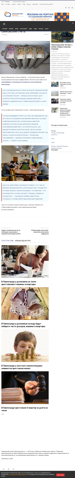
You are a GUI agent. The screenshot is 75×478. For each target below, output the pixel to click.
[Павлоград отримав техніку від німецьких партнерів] (55, 101)
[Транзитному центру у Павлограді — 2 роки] (55, 93)
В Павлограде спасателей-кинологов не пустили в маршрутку (40, 232)
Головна (4, 28)
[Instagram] (69, 8)
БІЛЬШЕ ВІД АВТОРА (23, 241)
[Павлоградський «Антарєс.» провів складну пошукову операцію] (62, 34)
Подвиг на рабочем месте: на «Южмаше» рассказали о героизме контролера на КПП (10, 232)
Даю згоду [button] (60, 475)
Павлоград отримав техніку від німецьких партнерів (66, 101)
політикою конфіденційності (18, 474)
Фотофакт (7, 4)
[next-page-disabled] (3, 414)
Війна (16, 28)
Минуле (29, 4)
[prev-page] (2, 414)
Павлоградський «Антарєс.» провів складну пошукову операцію (62, 47)
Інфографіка (35, 4)
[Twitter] (72, 8)
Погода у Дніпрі (56, 146)
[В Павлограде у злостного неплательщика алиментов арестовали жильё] (25, 345)
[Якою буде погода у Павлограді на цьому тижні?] (55, 84)
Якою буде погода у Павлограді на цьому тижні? (65, 84)
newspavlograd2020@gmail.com (23, 458)
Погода (41, 28)
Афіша (46, 28)
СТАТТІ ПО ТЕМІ (7, 241)
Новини (11, 28)
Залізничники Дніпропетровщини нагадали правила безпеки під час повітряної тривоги (65, 112)
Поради (14, 4)
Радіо (2, 4)
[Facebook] (66, 8)
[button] (4, 24)
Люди (24, 4)
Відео (30, 28)
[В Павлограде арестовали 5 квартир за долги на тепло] (25, 387)
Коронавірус (23, 28)
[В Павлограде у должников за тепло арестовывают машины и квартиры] (25, 261)
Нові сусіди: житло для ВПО (46, 4)
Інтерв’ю (19, 4)
